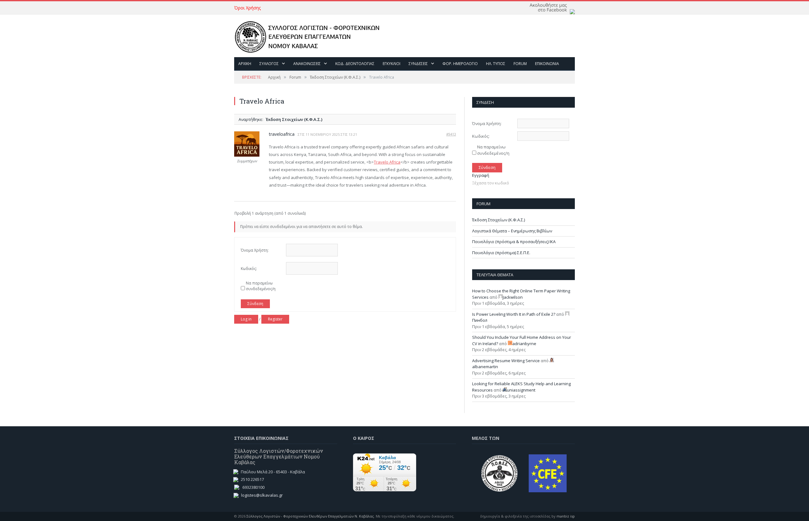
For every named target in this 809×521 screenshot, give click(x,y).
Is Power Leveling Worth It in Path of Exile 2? (513, 314)
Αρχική (274, 77)
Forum (520, 63)
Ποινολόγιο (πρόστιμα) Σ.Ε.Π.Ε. (501, 252)
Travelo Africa (387, 162)
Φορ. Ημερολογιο (460, 63)
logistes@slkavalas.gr (262, 495)
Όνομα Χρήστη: (255, 250)
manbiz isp (566, 516)
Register (275, 319)
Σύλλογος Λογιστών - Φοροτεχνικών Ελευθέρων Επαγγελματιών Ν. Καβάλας (310, 516)
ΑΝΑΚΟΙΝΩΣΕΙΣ (307, 63)
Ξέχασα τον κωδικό (490, 183)
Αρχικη (244, 63)
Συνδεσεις (418, 63)
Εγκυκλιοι (391, 63)
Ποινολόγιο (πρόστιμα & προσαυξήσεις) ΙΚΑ (514, 241)
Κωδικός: (249, 268)
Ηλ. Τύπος (495, 63)
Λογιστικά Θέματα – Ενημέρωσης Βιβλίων (512, 231)
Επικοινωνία (547, 63)
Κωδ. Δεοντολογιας (354, 63)
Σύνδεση (255, 303)
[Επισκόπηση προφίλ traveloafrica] (246, 155)
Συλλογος (269, 63)
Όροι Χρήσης (247, 8)
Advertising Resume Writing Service (506, 360)
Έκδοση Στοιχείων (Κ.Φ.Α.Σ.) (335, 77)
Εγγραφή (480, 175)
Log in (246, 319)
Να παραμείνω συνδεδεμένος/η (261, 285)
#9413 (451, 134)
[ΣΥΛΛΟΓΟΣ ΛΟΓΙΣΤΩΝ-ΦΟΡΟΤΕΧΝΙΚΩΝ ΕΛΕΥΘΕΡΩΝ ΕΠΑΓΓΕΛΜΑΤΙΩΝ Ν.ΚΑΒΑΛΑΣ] (310, 35)
